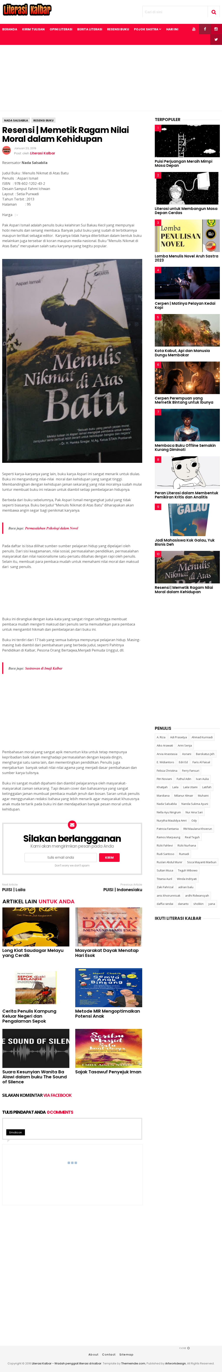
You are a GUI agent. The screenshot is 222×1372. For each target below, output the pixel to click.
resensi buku (43, 120)
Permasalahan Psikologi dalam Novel (51, 528)
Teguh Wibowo (188, 870)
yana (211, 904)
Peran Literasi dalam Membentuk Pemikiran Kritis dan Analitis (186, 495)
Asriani (186, 754)
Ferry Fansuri (190, 771)
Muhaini (203, 795)
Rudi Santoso (165, 854)
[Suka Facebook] (205, 29)
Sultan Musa (165, 870)
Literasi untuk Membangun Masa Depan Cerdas (186, 210)
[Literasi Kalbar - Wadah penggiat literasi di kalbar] (27, 15)
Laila (175, 787)
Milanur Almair (183, 795)
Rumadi (184, 854)
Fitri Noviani (164, 779)
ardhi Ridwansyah (197, 895)
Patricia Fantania (168, 829)
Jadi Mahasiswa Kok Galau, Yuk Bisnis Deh (185, 542)
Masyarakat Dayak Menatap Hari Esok (107, 953)
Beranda (9, 29)
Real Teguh (192, 837)
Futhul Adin (184, 779)
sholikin (198, 904)
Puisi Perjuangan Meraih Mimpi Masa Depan (183, 163)
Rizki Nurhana (187, 845)
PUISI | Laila (13, 889)
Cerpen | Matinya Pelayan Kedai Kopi (185, 305)
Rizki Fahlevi (165, 845)
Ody (194, 820)
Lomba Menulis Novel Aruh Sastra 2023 (186, 258)
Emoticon (15, 1132)
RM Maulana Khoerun (197, 829)
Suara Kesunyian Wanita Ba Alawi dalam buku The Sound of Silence (34, 1076)
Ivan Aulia (202, 779)
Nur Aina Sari (194, 812)
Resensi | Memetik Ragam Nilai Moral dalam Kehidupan (184, 589)
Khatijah (162, 787)
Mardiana (163, 795)
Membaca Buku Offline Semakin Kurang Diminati (185, 447)
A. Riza (161, 737)
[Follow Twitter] (216, 39)
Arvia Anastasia (167, 754)
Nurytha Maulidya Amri (172, 820)
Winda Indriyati (187, 879)
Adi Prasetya (178, 737)
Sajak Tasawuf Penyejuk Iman (108, 1071)
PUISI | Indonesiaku (122, 889)
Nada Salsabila (16, 120)
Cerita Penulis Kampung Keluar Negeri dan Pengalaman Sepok (29, 1016)
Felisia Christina (167, 771)
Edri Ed (183, 762)
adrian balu (185, 887)
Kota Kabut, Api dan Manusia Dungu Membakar (182, 352)
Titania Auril (164, 879)
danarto (183, 904)
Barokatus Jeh (205, 754)
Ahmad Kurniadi (202, 737)
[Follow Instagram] (216, 29)
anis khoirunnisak (168, 895)
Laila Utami (190, 787)
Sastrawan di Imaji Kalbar (43, 668)
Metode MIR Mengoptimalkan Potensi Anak (107, 1014)
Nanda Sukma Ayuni (194, 804)
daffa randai (165, 904)
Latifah (206, 787)
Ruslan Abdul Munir (169, 862)
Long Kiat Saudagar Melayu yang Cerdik (33, 953)
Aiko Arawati (165, 745)
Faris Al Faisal (201, 762)
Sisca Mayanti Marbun (201, 862)
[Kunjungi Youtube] (194, 29)
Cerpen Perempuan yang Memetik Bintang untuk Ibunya (184, 400)
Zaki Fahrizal (165, 887)
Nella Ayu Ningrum (169, 812)
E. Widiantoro (165, 762)
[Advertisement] (111, 77)
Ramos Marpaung (168, 837)
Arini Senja (185, 745)
